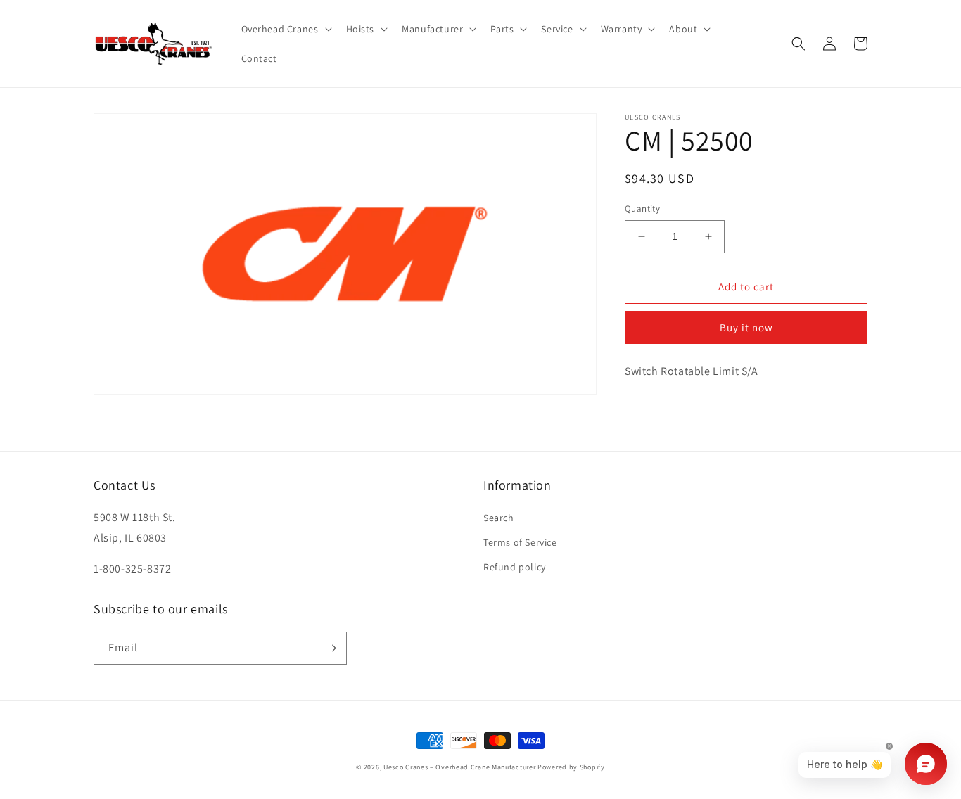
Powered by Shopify (571, 767)
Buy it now (746, 327)
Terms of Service (520, 542)
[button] (285, 29)
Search (498, 517)
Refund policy (514, 567)
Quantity (642, 209)
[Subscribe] (330, 648)
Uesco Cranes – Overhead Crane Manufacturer (459, 767)
